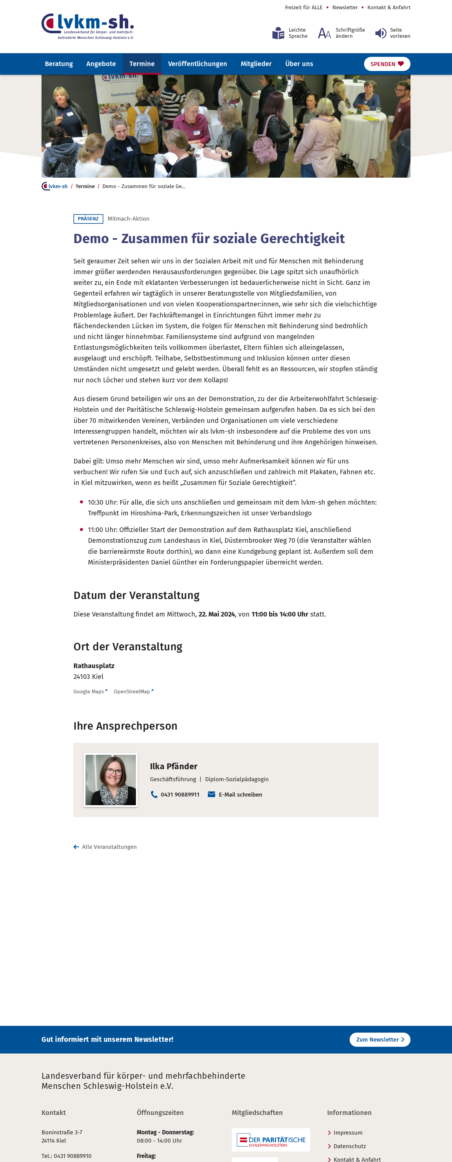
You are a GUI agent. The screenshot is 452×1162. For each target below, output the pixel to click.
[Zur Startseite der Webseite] (88, 27)
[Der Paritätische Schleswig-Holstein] (271, 1140)
